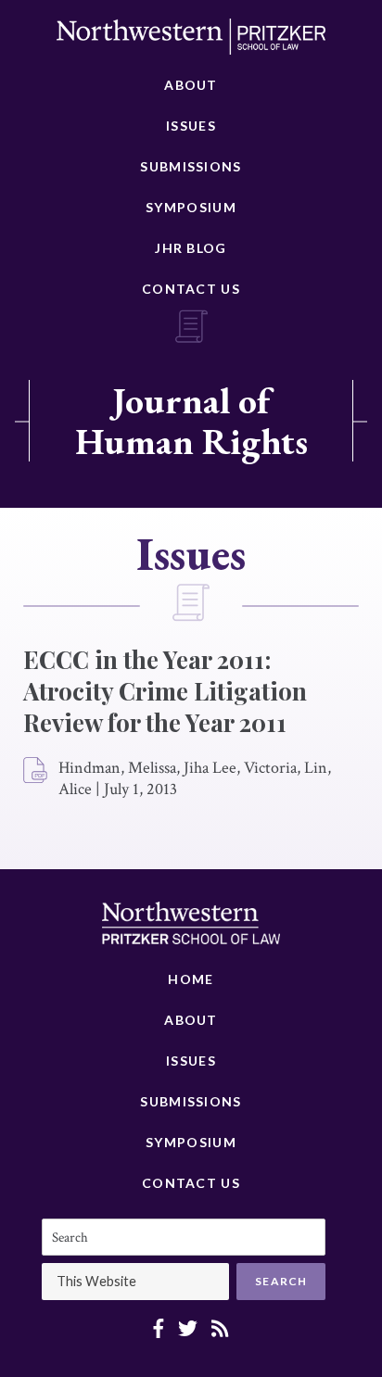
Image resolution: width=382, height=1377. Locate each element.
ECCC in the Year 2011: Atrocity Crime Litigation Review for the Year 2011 (165, 691)
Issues (191, 125)
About (191, 85)
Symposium (191, 207)
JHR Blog (190, 248)
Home (190, 979)
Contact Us (191, 289)
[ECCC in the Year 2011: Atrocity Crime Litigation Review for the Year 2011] (36, 771)
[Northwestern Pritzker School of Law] (191, 42)
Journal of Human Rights (191, 420)
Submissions (190, 166)
